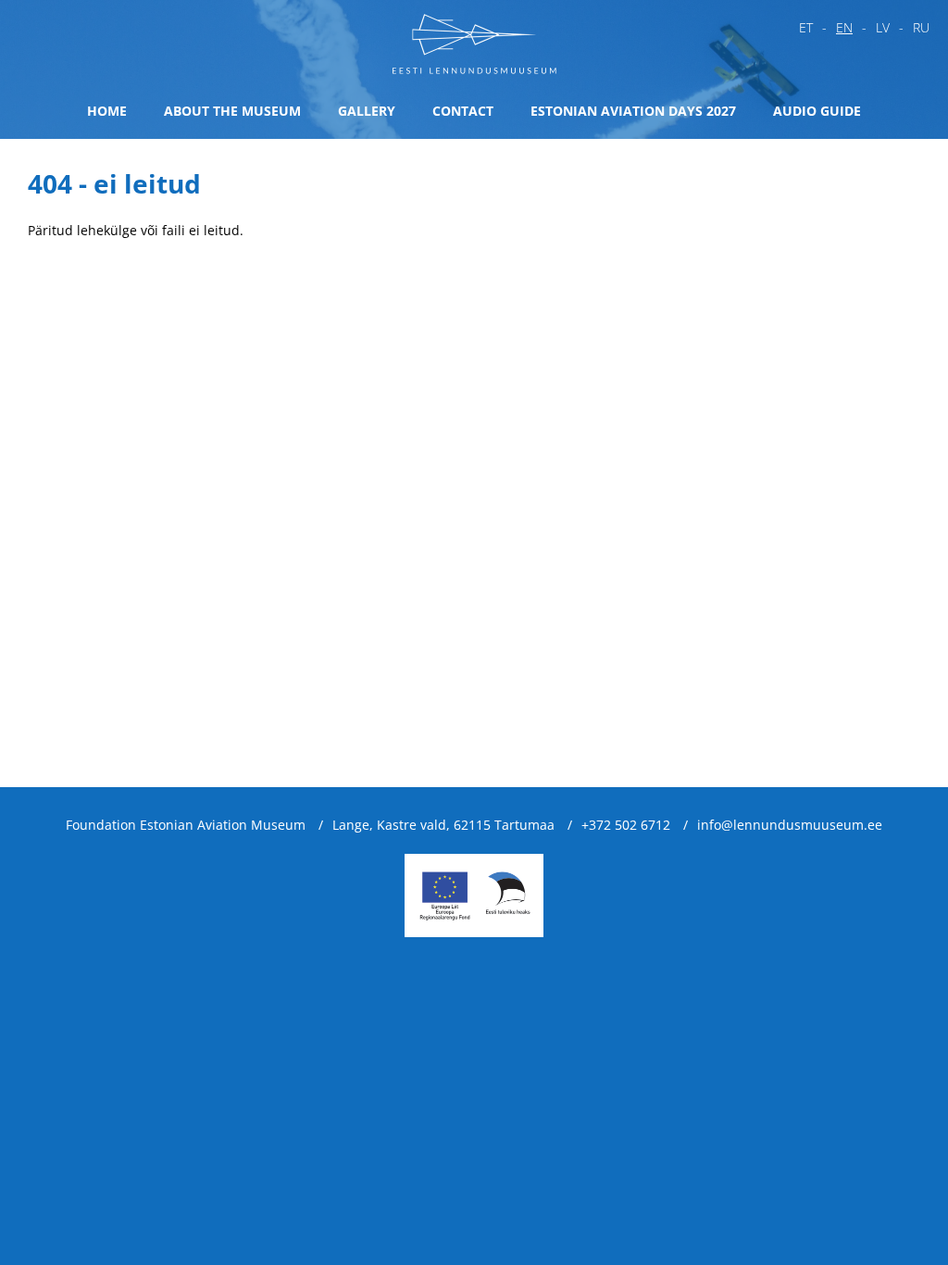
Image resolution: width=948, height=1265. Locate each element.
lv (883, 27)
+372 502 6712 (625, 824)
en (844, 27)
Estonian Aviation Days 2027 (633, 110)
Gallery (366, 110)
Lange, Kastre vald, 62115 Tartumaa (443, 824)
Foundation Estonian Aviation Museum (186, 824)
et (806, 27)
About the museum (232, 110)
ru (921, 27)
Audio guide (817, 110)
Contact (462, 110)
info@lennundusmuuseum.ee (789, 824)
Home (107, 110)
